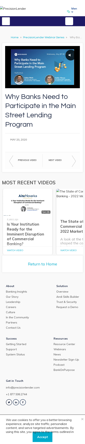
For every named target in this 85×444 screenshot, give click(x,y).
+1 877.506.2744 (16, 394)
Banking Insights (16, 291)
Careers (11, 307)
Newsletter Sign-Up (66, 359)
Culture (10, 312)
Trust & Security (66, 302)
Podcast (59, 364)
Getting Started (16, 344)
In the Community (17, 317)
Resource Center (64, 344)
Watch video (15, 250)
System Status (15, 354)
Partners (11, 322)
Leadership (13, 302)
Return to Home (42, 263)
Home (15, 37)
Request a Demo (67, 307)
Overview (62, 291)
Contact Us (13, 327)
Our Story (12, 297)
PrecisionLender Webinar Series (44, 37)
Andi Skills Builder (67, 297)
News (57, 354)
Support (11, 349)
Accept (42, 437)
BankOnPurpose (64, 370)
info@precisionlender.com (23, 387)
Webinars (60, 349)
